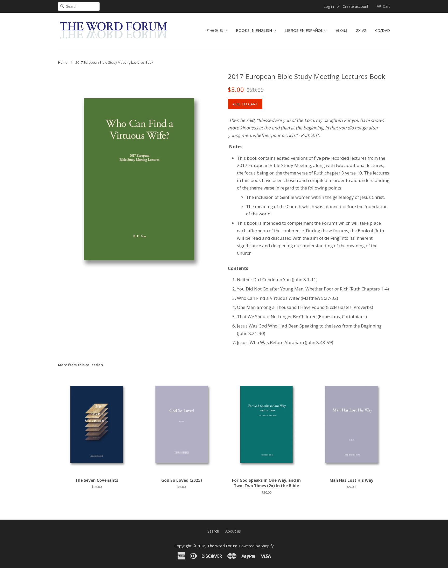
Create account (355, 6)
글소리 (341, 30)
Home (62, 62)
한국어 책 (216, 30)
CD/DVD (382, 30)
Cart (386, 6)
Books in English (254, 30)
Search (213, 531)
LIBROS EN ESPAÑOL (304, 30)
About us (233, 531)
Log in (329, 6)
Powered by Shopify (256, 545)
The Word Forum (222, 545)
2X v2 (361, 30)
